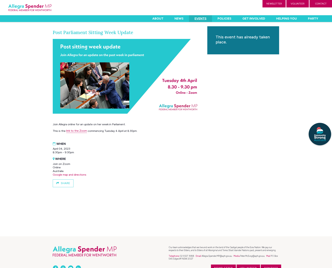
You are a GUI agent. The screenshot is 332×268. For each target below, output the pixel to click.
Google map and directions (69, 174)
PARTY (313, 18)
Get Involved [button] (253, 18)
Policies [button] (224, 18)
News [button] (178, 18)
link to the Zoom (76, 130)
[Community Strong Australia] (320, 134)
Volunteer (298, 3)
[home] (30, 7)
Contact (321, 3)
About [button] (157, 18)
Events (203, 18)
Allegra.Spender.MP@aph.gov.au (217, 256)
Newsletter (274, 3)
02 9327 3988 (187, 256)
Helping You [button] (286, 18)
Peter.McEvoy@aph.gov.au (252, 256)
